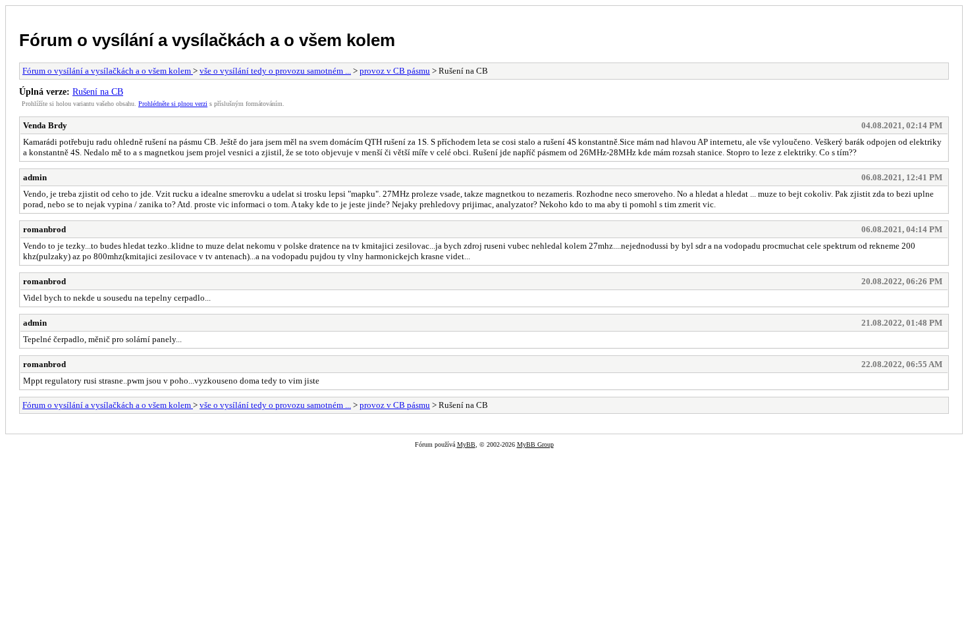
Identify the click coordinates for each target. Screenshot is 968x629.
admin (35, 177)
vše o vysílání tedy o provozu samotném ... (275, 71)
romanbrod (44, 229)
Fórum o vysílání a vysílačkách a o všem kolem (207, 40)
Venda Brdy (45, 125)
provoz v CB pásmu (395, 71)
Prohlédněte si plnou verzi (172, 103)
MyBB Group (535, 444)
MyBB (466, 444)
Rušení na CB (97, 91)
